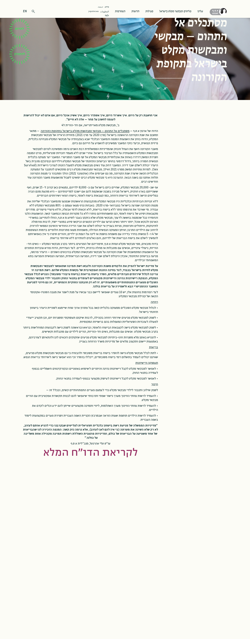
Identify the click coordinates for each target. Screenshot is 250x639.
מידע (107, 7)
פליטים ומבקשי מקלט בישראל (175, 11)
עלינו (200, 11)
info (107, 16)
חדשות (135, 11)
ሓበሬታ (100, 7)
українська (93, 11)
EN (25, 11)
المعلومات (104, 11)
